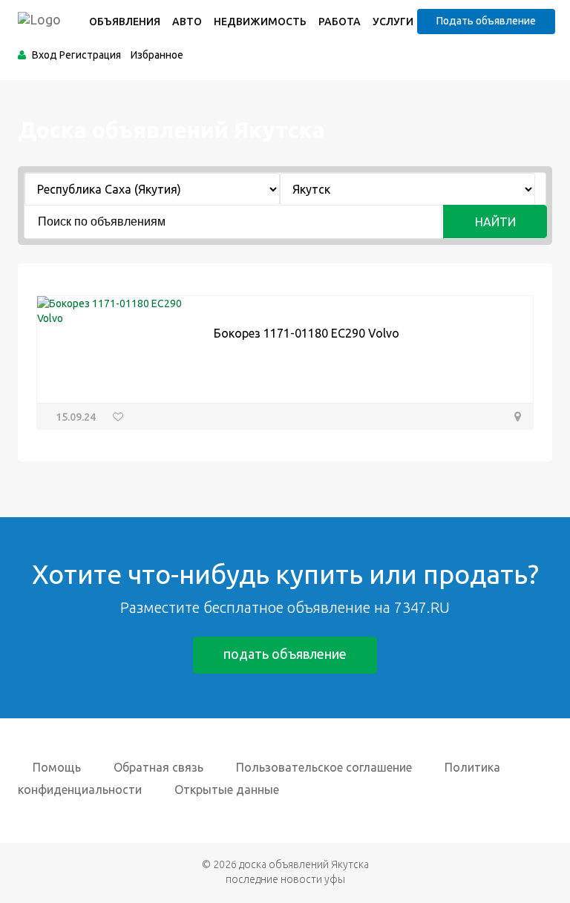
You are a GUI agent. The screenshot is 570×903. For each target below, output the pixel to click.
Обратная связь (158, 767)
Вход (44, 55)
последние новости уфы (285, 879)
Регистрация (90, 55)
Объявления (124, 21)
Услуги (393, 21)
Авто (187, 21)
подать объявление (285, 653)
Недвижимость (260, 21)
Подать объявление (486, 21)
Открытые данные (226, 789)
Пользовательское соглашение (324, 767)
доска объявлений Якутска (304, 864)
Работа (339, 21)
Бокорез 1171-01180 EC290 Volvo (306, 333)
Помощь (57, 767)
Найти (495, 222)
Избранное (157, 55)
